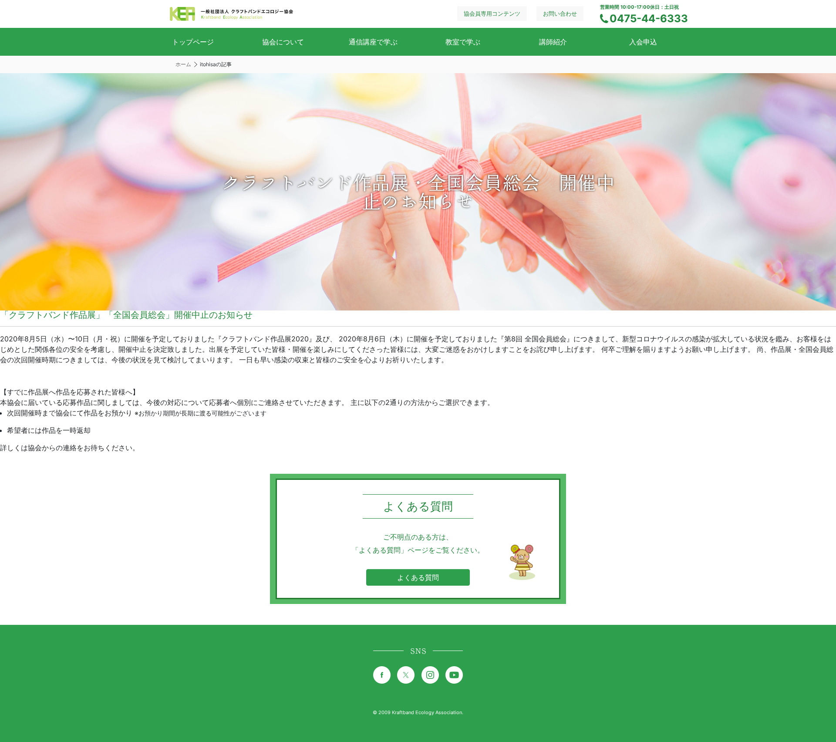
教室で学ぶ (462, 41)
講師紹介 (553, 41)
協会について (283, 41)
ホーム (183, 64)
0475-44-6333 (649, 18)
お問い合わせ (560, 13)
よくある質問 (418, 577)
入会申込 (643, 41)
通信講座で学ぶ (373, 41)
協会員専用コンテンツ (492, 13)
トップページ (193, 41)
